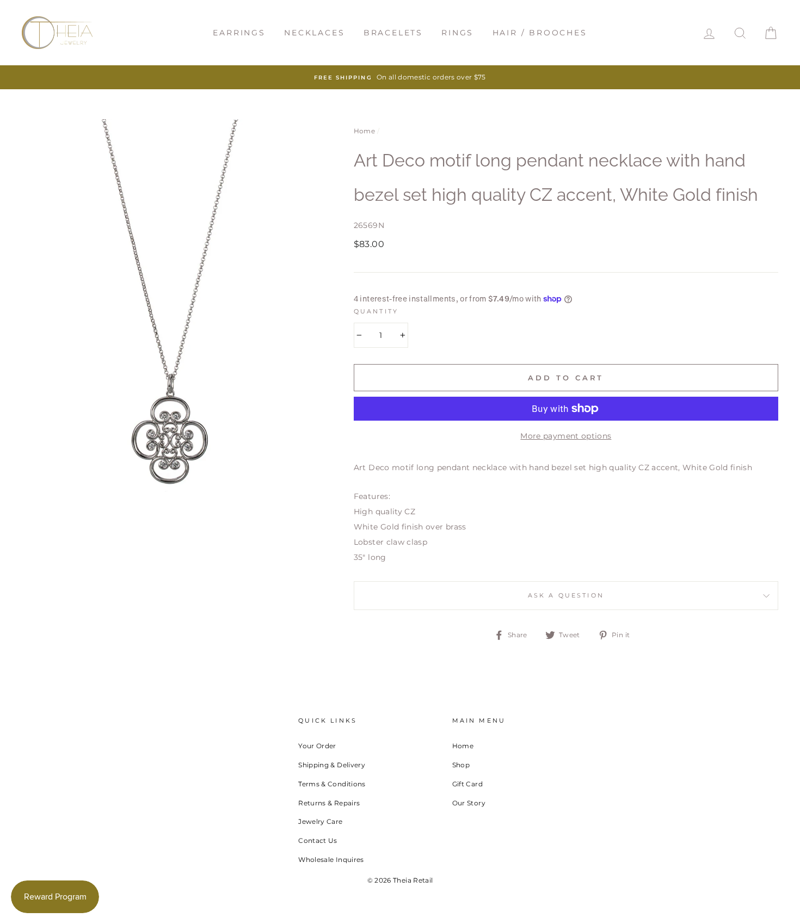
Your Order (317, 746)
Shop (461, 765)
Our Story (468, 803)
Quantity (376, 311)
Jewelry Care (320, 821)
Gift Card (467, 784)
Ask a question (566, 595)
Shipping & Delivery (331, 765)
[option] (400, 77)
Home (364, 131)
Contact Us (317, 840)
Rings (457, 33)
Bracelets (393, 33)
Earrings (239, 33)
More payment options (565, 436)
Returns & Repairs (329, 803)
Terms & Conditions (331, 784)
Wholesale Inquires (331, 859)
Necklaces (314, 33)
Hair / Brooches (540, 33)
